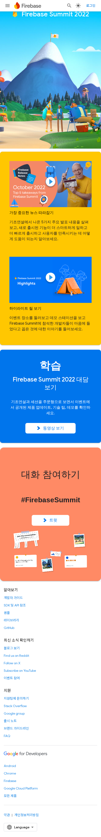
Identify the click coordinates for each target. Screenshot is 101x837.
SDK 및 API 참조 (15, 605)
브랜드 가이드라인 (16, 728)
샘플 (7, 613)
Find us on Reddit (16, 655)
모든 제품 (10, 796)
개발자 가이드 (13, 598)
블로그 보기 (12, 648)
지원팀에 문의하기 (16, 698)
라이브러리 (11, 620)
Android (10, 766)
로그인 (90, 6)
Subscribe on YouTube (20, 670)
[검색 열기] (69, 5)
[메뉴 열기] (7, 5)
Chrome (10, 773)
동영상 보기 (53, 428)
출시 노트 (10, 721)
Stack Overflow (15, 706)
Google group (14, 713)
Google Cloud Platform (21, 788)
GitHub (9, 628)
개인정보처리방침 (26, 815)
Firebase (10, 781)
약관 (7, 815)
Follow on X (12, 663)
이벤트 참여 (12, 678)
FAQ (7, 736)
